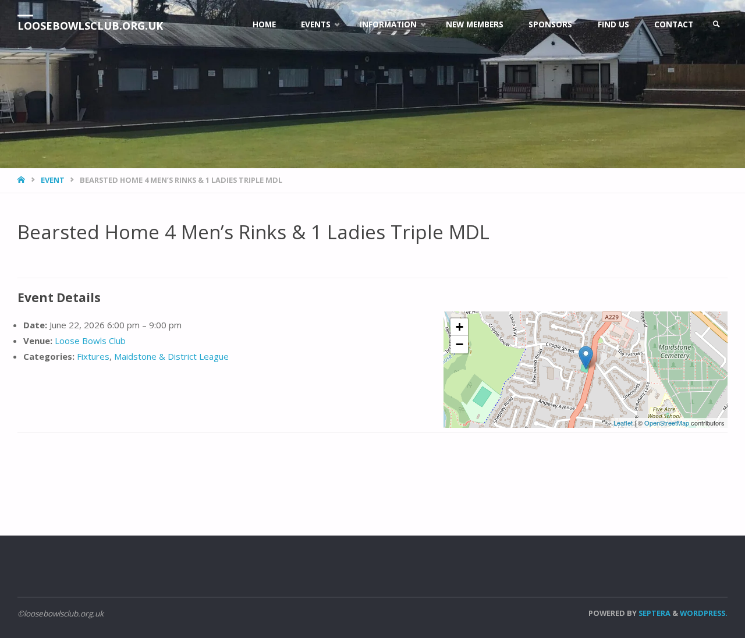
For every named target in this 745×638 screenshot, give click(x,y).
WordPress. (704, 613)
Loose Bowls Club (90, 340)
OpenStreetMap (666, 422)
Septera (653, 613)
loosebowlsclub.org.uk (90, 26)
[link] (716, 24)
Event (53, 180)
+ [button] (459, 327)
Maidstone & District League (171, 356)
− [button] (459, 344)
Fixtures (93, 356)
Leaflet (623, 422)
